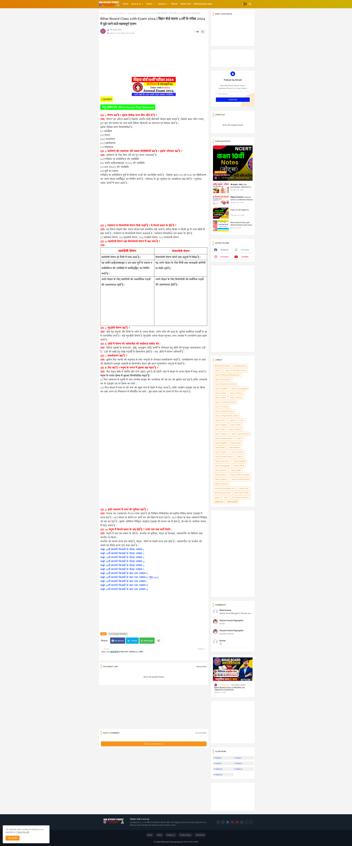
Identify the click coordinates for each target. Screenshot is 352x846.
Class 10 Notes (236, 398)
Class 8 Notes (234, 447)
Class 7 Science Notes (240, 434)
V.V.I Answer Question (116, 13)
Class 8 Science (237, 452)
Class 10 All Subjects (239, 210)
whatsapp (245, 250)
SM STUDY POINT (242, 493)
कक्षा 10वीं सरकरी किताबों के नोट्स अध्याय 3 (122, 557)
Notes (149, 4)
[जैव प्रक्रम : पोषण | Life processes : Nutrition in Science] (221, 187)
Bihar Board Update (222, 366)
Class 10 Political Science (225, 402)
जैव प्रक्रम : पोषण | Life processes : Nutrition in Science (240, 187)
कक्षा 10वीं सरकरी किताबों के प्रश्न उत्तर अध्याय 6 (124, 573)
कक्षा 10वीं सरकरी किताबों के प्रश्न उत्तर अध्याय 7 (124, 581)
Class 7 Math (220, 429)
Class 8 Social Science (224, 457)
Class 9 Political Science (240, 475)
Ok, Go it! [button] (12, 838)
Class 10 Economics (223, 379)
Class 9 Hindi (239, 466)
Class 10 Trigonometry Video (226, 416)
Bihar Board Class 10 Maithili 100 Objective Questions (229, 688)
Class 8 (239, 438)
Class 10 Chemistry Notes (235, 370)
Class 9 (240, 457)
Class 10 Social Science (224, 411)
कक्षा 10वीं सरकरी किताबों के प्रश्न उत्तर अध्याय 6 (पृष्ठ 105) (129, 577)
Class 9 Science (221, 479)
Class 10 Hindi (220, 393)
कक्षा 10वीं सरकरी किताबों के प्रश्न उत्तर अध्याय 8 (124, 585)
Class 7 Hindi (235, 425)
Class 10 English (221, 389)
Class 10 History (236, 393)
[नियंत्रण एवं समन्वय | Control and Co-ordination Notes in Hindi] (221, 200)
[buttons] (218, 822)
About (159, 835)
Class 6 (232, 420)
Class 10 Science (221, 407)
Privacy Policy (185, 835)
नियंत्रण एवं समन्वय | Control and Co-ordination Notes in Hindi (241, 199)
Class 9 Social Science (240, 479)
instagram (224, 257)
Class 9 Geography (222, 466)
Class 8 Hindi (235, 443)
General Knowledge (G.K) (225, 488)
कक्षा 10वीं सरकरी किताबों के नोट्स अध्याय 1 (122, 549)
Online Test (185, 4)
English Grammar (221, 484)
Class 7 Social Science (224, 438)
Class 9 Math (235, 470)
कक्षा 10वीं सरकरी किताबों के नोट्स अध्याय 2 (122, 553)
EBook (174, 4)
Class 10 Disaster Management (227, 375)
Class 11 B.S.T (220, 420)
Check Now (21, 832)
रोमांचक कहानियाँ (232, 502)
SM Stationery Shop (223, 493)
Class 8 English (221, 443)
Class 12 (218, 775)
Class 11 (239, 769)
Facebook (119, 641)
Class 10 (218, 370)
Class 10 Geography (239, 389)
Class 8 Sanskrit (221, 452)
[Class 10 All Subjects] (221, 213)
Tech (226, 497)
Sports (217, 497)
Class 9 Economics (222, 461)
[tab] (125, 4)
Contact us (171, 835)
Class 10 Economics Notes (225, 384)
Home (125, 4)
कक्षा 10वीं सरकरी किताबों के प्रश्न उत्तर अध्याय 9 (124, 589)
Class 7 (242, 420)
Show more (201, 667)
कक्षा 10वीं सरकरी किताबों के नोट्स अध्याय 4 (122, 561)
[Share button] (158, 640)
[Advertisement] (153, 57)
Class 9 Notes (220, 475)
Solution (162, 4)
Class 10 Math (220, 398)
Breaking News (240, 366)
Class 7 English (220, 425)
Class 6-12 (136, 4)
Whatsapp (148, 641)
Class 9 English (239, 461)
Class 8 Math (220, 447)
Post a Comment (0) (153, 744)
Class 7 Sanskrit (235, 429)
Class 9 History (221, 470)
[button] (244, 4)
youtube (244, 257)
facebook (224, 250)
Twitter (133, 641)
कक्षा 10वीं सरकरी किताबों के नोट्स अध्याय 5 (122, 565)
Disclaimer (200, 835)
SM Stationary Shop (203, 4)
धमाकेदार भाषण (219, 502)
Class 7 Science (221, 434)
